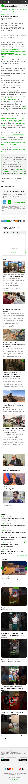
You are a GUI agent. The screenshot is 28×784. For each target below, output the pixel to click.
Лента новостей (10, 11)
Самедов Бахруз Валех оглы (11, 508)
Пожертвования (23, 757)
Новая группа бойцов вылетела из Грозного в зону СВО (11, 545)
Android (20, 156)
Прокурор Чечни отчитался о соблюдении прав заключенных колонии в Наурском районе (12, 374)
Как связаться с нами (11, 757)
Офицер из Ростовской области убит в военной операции (12, 552)
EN (4, 1)
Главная (3, 11)
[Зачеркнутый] (13, 232)
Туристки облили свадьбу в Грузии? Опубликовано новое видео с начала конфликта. (12, 688)
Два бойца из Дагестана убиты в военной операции (13, 526)
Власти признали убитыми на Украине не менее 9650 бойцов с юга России (13, 405)
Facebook (16, 169)
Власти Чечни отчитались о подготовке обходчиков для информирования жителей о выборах (11, 308)
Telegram (20, 162)
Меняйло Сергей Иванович (11, 489)
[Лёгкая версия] (8, 2)
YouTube (23, 173)
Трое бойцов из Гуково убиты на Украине (13, 532)
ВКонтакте (6, 171)
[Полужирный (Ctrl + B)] (4, 232)
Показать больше (14, 742)
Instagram (22, 169)
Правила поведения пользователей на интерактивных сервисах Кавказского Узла (14, 774)
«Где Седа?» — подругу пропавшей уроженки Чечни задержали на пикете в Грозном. (13, 635)
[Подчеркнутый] (10, 232)
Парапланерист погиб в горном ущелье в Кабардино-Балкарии (13, 538)
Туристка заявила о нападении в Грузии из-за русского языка (13, 737)
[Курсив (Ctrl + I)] (7, 232)
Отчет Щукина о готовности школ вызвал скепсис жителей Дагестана (13, 275)
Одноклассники (14, 171)
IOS (24, 156)
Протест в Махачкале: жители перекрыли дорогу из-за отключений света (13, 660)
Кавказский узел (13, 91)
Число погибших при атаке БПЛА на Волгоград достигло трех (12, 519)
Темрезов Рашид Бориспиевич (12, 470)
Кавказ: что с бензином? (9, 9)
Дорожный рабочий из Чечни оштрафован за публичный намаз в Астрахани (12, 580)
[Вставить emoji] (17, 232)
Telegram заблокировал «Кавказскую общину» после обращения (12, 713)
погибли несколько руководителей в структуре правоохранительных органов (14, 135)
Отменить (14, 252)
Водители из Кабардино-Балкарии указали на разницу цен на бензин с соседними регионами (14, 430)
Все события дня (22, 555)
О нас (2, 757)
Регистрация (14, 248)
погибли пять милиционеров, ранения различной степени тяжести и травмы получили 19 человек (12, 118)
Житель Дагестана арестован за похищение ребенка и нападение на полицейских (14, 344)
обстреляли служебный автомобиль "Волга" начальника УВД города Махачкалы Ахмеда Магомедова (13, 97)
